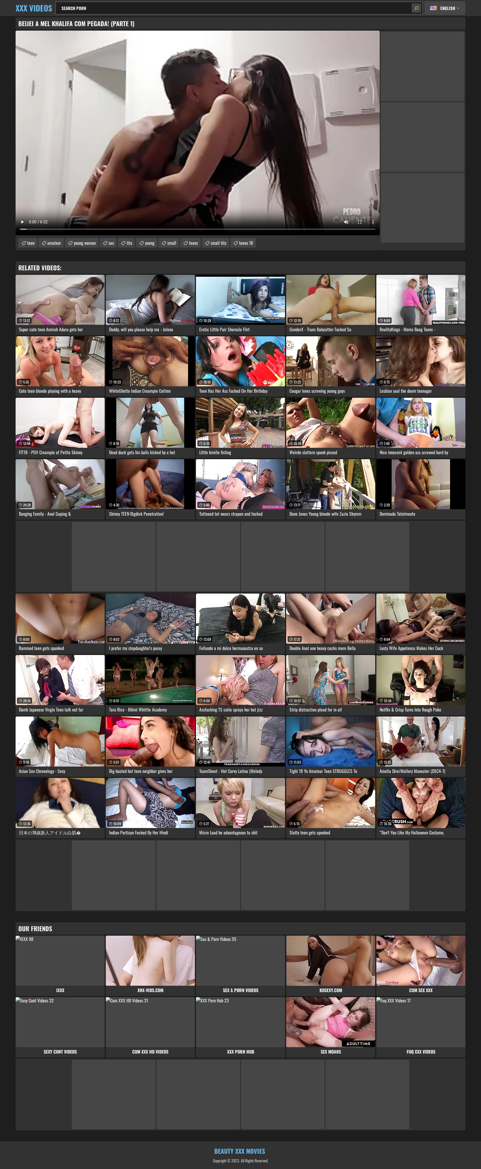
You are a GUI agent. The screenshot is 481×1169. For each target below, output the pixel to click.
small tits (218, 242)
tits (129, 242)
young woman (85, 242)
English (447, 8)
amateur (54, 242)
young (149, 242)
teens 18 (246, 242)
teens (193, 242)
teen (31, 242)
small (171, 242)
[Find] (416, 8)
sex (111, 242)
